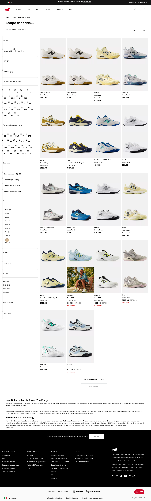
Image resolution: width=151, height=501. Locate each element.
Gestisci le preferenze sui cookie (92, 498)
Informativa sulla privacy (55, 498)
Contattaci (6, 455)
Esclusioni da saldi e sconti (11, 465)
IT (13, 498)
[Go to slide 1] (75, 4)
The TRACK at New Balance (61, 468)
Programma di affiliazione (84, 458)
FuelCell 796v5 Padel (47, 227)
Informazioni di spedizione (36, 462)
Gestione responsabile (59, 458)
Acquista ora (87, 1)
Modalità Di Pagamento (35, 465)
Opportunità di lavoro (58, 465)
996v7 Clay (71, 227)
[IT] (8, 2)
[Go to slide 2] (76, 4)
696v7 (124, 160)
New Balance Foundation (60, 462)
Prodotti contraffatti (82, 462)
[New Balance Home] (8, 9)
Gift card (30, 455)
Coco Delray (44, 163)
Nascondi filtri (12, 29)
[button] (140, 9)
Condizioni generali (72, 498)
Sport (8, 17)
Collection (21, 17)
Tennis (14, 17)
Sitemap (54, 475)
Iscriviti (96, 436)
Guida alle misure (8, 462)
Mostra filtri (23, 29)
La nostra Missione (57, 455)
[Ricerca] (135, 9)
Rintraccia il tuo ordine (35, 458)
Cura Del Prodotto (8, 468)
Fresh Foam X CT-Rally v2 (75, 163)
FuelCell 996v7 (45, 92)
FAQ (3, 458)
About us (54, 478)
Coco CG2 (97, 95)
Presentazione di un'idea (84, 455)
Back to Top (9, 427)
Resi (28, 468)
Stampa (53, 472)
